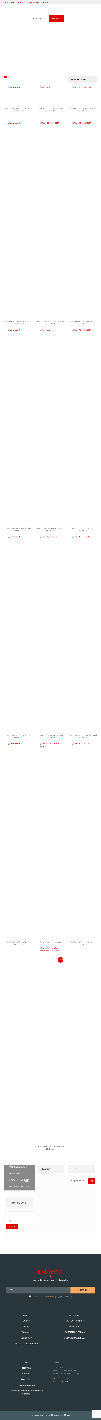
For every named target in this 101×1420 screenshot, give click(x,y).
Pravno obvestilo (26, 1385)
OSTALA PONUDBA (19, 1186)
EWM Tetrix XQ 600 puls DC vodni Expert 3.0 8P (82, 943)
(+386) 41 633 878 (63, 1381)
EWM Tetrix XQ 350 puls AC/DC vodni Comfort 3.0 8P (18, 109)
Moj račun (26, 1379)
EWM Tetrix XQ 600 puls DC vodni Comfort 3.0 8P (18, 943)
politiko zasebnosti (48, 1296)
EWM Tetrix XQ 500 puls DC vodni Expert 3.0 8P (50, 736)
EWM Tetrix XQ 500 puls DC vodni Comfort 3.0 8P (18, 736)
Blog (26, 1327)
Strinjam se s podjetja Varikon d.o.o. (52, 1296)
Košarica (26, 1374)
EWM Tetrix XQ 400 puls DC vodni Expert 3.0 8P (82, 529)
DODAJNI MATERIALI (75, 1338)
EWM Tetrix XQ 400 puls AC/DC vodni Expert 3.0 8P (50, 322)
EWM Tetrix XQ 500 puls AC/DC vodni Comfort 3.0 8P (50, 529)
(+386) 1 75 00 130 (62, 1378)
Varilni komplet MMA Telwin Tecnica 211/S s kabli (50, 1147)
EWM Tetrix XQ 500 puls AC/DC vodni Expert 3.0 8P (83, 736)
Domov (26, 1321)
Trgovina (26, 1368)
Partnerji (26, 1332)
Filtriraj (12, 1227)
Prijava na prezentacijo (26, 1344)
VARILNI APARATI (18, 1167)
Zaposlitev (26, 1338)
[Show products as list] (9, 77)
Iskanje (91, 1181)
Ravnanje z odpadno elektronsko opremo (26, 1392)
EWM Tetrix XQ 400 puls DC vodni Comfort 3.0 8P (18, 529)
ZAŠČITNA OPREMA (19, 1180)
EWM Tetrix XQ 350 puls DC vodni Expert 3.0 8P (82, 322)
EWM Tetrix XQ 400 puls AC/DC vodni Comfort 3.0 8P (18, 322)
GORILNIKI (14, 1174)
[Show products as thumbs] (5, 77)
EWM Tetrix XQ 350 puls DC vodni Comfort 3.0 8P (50, 109)
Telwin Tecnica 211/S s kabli (50, 942)
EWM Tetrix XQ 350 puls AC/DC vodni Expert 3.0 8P (83, 109)
